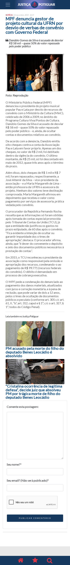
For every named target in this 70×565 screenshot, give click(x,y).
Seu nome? (14, 464)
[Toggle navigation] (8, 4)
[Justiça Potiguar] (20, 560)
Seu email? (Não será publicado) (28, 480)
